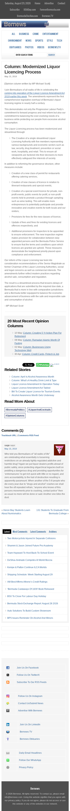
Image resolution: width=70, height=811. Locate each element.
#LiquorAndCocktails (39, 409)
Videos (40, 47)
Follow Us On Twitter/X (28, 675)
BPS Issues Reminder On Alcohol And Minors (30, 618)
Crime (36, 34)
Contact (61, 3)
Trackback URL (8, 435)
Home (37, 3)
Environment (15, 40)
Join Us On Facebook (28, 667)
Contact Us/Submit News (30, 703)
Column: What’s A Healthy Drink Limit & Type (34, 380)
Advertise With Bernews (30, 710)
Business (24, 34)
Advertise (49, 3)
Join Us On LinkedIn (30, 724)
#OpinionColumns (15, 415)
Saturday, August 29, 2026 (18, 3)
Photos (29, 47)
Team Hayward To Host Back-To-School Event (30, 553)
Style (50, 40)
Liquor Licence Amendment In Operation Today (35, 384)
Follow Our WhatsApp (30, 760)
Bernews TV (26, 731)
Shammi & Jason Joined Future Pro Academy (30, 545)
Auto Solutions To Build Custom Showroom (29, 610)
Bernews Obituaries (30, 739)
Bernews (35, 788)
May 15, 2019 (10, 449)
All (13, 34)
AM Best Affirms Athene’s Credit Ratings (27, 582)
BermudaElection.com (27, 16)
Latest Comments (38, 531)
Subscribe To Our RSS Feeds (31, 682)
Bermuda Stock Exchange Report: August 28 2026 (32, 603)
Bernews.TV (47, 16)
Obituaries (15, 47)
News (28, 40)
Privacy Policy (26, 767)
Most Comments (20, 531)
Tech (59, 40)
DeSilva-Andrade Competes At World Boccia (29, 560)
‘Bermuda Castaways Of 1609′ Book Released (30, 589)
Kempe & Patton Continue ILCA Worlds (27, 567)
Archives (53, 531)
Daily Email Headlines (30, 753)
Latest (7, 531)
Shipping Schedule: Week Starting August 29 (30, 574)
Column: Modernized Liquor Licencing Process (32, 69)
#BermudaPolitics (15, 409)
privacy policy (14, 800)
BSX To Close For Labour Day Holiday (26, 596)
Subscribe (15, 9)
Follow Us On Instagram (30, 696)
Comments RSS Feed (28, 435)
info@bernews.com (13, 797)
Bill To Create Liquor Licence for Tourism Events (36, 391)
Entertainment (50, 34)
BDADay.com (30, 9)
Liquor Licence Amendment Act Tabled (31, 388)
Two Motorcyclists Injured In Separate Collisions (31, 538)
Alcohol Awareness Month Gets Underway (33, 395)
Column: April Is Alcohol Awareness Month (33, 376)
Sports (39, 40)
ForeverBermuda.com (50, 9)
